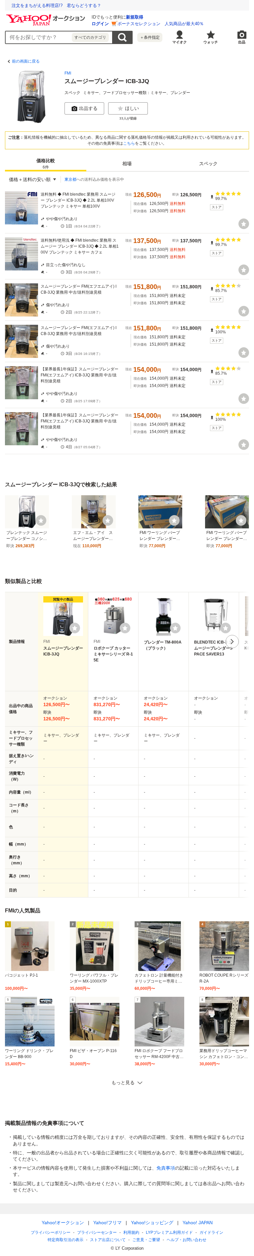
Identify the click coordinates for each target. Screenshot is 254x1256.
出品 (241, 42)
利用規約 (131, 1232)
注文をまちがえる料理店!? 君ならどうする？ (56, 5)
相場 (127, 163)
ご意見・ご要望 (146, 1239)
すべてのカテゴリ (90, 37)
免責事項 (165, 1168)
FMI (67, 73)
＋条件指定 (150, 37)
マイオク (179, 42)
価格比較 (45, 163)
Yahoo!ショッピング (152, 1222)
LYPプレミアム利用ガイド (169, 1232)
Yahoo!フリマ (107, 1222)
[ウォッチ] (243, 223)
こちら (129, 143)
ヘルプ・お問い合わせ (186, 1239)
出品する (88, 108)
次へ (232, 641)
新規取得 (134, 17)
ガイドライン (211, 1232)
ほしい (132, 108)
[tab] (45, 163)
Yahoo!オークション (63, 1222)
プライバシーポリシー (50, 1232)
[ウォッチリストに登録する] (74, 628)
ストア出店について (108, 1239)
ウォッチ (210, 42)
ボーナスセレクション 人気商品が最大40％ (160, 23)
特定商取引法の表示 (65, 1239)
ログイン (100, 23)
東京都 (70, 179)
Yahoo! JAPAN (198, 1222)
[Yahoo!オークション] (46, 16)
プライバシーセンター (97, 1232)
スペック (208, 163)
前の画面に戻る (26, 61)
